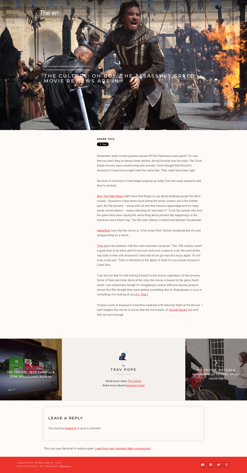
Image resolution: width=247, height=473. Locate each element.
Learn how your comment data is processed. (123, 448)
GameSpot (103, 230)
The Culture (134, 381)
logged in (70, 428)
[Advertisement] (70, 192)
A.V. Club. (141, 294)
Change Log (65, 466)
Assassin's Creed (134, 385)
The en (49, 12)
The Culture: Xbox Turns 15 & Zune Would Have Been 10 (31, 374)
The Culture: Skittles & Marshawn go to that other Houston (216, 374)
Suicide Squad (178, 310)
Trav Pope (123, 370)
